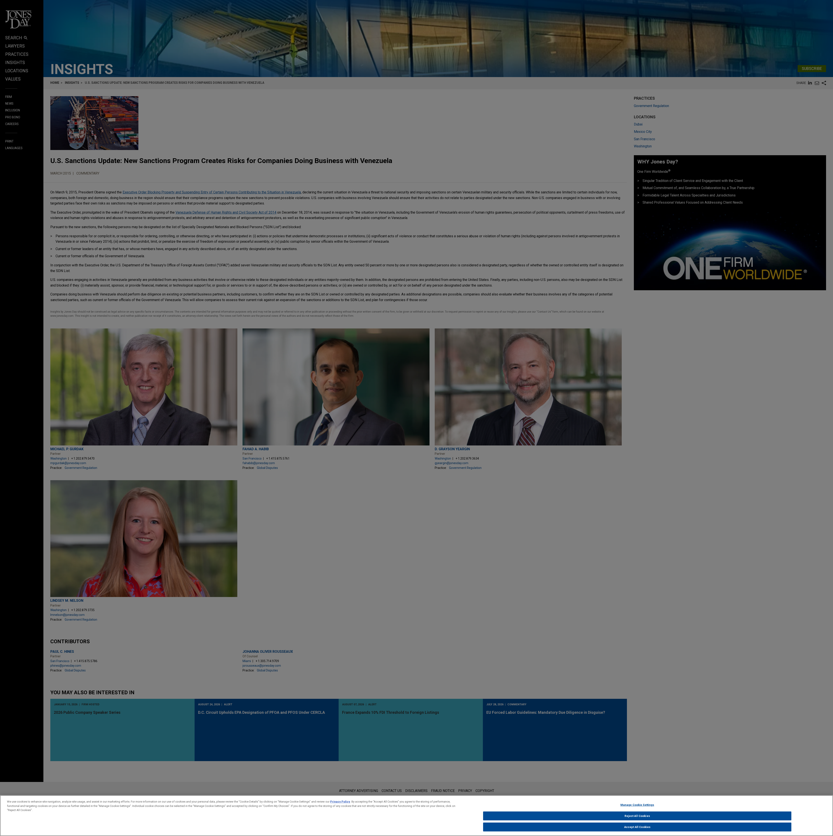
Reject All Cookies (637, 816)
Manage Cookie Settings (637, 804)
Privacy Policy (340, 801)
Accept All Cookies (637, 827)
